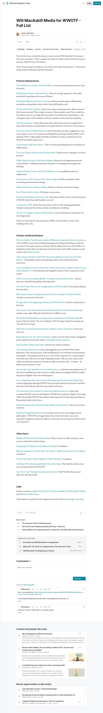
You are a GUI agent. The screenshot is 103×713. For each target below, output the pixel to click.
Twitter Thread (33, 252)
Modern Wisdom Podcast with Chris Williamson (36, 172)
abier (80, 546)
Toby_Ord (25, 636)
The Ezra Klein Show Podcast (28, 109)
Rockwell (25, 652)
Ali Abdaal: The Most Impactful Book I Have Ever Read (38, 464)
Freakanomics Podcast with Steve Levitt (32, 197)
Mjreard (24, 703)
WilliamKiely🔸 (26, 589)
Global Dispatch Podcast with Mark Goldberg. (34, 161)
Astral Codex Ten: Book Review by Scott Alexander (37, 370)
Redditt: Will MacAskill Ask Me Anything (33, 438)
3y (33, 589)
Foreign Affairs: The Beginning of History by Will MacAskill (40, 302)
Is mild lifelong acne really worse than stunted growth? (43, 665)
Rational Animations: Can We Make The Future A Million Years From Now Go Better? (51, 451)
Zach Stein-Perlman (75, 550)
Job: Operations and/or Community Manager (39, 689)
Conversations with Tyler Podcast (29, 145)
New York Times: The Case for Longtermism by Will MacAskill (41, 287)
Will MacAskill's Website (76, 491)
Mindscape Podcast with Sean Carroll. (31, 101)
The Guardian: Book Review (27, 350)
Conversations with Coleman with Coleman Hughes (37, 179)
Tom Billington (32, 652)
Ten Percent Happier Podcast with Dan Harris (35, 213)
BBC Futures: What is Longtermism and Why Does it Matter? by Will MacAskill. (48, 295)
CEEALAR (25, 691)
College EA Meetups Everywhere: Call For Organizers (43, 701)
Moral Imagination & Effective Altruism (37, 634)
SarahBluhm (31, 703)
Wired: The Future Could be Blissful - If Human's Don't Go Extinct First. (45, 279)
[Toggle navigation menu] (4, 3)
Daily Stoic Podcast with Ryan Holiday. (32, 187)
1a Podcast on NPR (24, 205)
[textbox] (51, 571)
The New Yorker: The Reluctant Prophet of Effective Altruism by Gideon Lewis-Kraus (50, 240)
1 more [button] (83, 49)
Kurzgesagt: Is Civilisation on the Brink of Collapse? (37, 446)
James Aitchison (27, 33)
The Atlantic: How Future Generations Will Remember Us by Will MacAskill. (47, 310)
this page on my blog (75, 499)
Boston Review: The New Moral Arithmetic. (34, 337)
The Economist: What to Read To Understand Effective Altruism (42, 391)
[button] (19, 589)
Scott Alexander (41, 703)
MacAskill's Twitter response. (58, 340)
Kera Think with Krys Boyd (27, 192)
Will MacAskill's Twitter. (29, 494)
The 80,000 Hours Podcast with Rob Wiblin (34, 86)
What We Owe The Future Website (51, 491)
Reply (20, 601)
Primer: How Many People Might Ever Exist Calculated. (39, 459)
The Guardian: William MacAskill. (30, 345)
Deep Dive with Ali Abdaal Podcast (30, 131)
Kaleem (79, 542)
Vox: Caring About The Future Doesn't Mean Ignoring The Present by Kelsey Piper (49, 380)
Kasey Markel (26, 667)
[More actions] (85, 42)
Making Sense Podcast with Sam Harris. (32, 94)
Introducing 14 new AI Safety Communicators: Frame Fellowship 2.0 (48, 695)
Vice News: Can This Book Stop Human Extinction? (37, 472)
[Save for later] (77, 42)
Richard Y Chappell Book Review (29, 413)
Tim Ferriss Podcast (24, 123)
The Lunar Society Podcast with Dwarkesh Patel (35, 153)
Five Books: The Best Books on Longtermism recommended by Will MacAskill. (48, 318)
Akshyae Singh (26, 697)
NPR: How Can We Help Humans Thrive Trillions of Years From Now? (45, 329)
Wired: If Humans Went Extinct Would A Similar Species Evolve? (42, 405)
